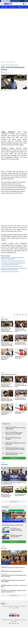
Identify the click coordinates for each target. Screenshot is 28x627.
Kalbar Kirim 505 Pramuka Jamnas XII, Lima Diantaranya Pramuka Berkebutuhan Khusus (6, 495)
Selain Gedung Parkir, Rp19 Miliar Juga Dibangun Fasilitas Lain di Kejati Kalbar (12, 258)
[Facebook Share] (14, 315)
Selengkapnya (13, 458)
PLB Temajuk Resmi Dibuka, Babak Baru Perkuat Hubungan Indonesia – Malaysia (15, 448)
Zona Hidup (16, 607)
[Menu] (2, 4)
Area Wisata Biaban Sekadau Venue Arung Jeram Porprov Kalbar (13, 581)
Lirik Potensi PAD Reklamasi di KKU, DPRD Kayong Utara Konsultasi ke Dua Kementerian (13, 263)
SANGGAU (16, 65)
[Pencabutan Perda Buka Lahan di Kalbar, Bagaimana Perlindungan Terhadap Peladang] (7, 351)
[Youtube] (18, 615)
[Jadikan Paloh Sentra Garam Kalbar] (21, 351)
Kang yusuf (9, 606)
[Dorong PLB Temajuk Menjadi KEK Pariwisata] (21, 338)
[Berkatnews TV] (8, 4)
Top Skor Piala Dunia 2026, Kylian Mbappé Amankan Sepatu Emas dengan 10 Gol (13, 591)
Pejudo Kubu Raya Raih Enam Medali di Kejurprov (13, 567)
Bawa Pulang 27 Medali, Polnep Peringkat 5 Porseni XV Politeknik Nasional (13, 483)
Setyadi (4, 606)
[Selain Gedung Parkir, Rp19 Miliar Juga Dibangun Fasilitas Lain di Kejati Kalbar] (7, 324)
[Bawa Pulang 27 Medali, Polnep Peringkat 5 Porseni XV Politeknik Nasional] (14, 474)
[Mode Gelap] (24, 4)
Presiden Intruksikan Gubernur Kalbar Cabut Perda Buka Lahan (14, 454)
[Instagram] (15, 615)
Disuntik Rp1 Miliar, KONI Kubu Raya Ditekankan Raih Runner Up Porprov (13, 576)
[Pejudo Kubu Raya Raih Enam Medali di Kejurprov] (14, 557)
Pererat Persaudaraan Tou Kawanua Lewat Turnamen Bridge (14, 586)
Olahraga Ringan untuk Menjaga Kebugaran (13, 438)
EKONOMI (11, 65)
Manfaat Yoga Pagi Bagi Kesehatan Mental (16, 536)
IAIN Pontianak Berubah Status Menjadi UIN (20, 495)
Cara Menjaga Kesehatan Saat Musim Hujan (12, 525)
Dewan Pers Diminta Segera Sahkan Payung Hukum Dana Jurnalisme (14, 433)
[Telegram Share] (23, 315)
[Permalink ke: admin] (2, 72)
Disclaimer (14, 621)
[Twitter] (13, 615)
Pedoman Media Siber (7, 619)
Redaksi (24, 619)
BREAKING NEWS (5, 65)
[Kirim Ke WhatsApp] (26, 315)
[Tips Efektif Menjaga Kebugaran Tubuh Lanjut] (5, 530)
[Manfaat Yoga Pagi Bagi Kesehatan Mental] (5, 536)
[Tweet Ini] (17, 315)
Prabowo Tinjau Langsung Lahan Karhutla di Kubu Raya (15, 443)
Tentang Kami (17, 619)
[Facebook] (10, 615)
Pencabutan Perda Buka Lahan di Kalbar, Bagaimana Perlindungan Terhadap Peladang (14, 269)
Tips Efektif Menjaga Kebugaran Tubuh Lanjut (16, 529)
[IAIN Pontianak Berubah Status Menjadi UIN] (21, 489)
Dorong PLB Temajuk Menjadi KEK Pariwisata (12, 266)
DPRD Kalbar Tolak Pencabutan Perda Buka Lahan (13, 261)
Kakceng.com (16, 606)
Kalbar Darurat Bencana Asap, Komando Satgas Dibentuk (15, 428)
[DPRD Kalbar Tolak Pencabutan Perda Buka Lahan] (21, 324)
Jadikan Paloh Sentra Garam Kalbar (10, 271)
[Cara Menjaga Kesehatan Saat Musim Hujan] (14, 515)
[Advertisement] (14, 26)
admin (5, 72)
